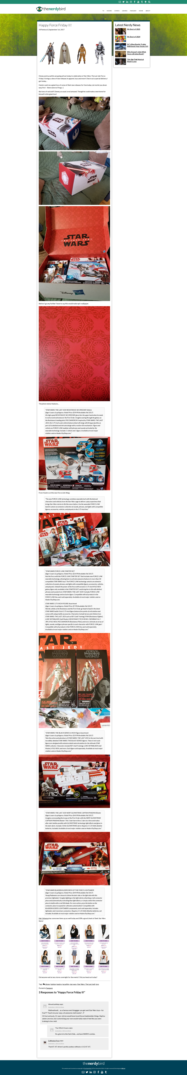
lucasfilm (65, 984)
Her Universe (44, 918)
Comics (116, 11)
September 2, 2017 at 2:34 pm (63, 1030)
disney (47, 984)
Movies (109, 11)
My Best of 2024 (133, 37)
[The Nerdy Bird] (93, 1065)
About (148, 11)
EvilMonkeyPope (54, 1041)
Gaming (124, 11)
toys (97, 984)
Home (141, 11)
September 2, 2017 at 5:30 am (56, 1007)
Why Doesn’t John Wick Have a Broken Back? (136, 53)
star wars (73, 984)
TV (103, 11)
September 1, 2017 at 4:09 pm (56, 1043)
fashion (53, 984)
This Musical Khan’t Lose (135, 60)
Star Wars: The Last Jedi (86, 984)
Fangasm (133, 11)
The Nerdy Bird (88, 1068)
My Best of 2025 (133, 29)
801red (123, 1068)
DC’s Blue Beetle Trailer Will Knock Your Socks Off (137, 45)
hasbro (59, 984)
